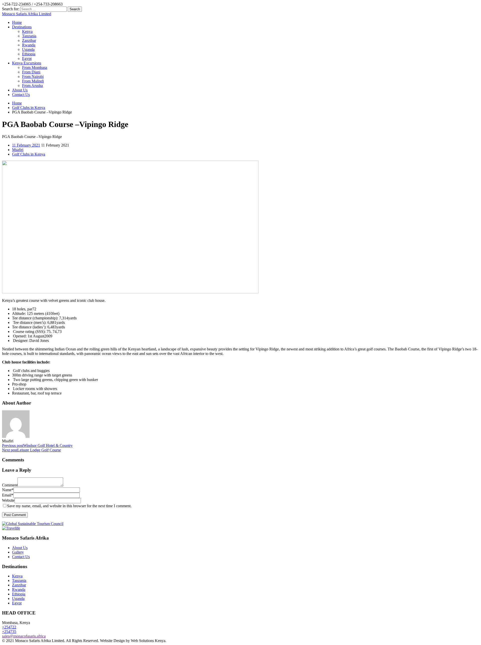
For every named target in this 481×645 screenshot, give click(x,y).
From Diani (31, 72)
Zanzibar (29, 40)
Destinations (22, 27)
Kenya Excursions (26, 63)
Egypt (27, 58)
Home (17, 22)
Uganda (28, 49)
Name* (8, 490)
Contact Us (21, 94)
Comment (10, 485)
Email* (7, 495)
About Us (20, 90)
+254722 (9, 627)
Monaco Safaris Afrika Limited (26, 14)
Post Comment (15, 515)
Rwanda (28, 45)
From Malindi (33, 81)
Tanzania (29, 36)
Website (8, 500)
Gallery (18, 552)
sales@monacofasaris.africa (24, 636)
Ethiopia (28, 54)
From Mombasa (34, 67)
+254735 (9, 631)
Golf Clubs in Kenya (28, 107)
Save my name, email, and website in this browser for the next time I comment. (69, 506)
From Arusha (32, 85)
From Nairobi (33, 76)
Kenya (27, 31)
